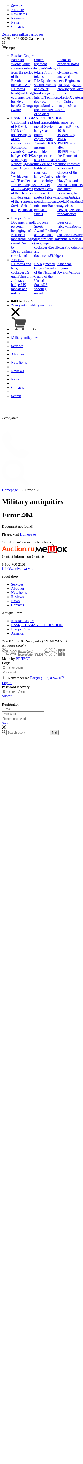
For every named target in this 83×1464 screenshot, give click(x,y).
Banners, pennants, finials (47, 210)
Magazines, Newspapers (69, 87)
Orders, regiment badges (40, 64)
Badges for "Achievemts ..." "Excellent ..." (21, 176)
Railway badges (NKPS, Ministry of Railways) (22, 158)
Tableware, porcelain (47, 199)
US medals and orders (19, 289)
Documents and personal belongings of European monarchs (22, 230)
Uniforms (18, 122)
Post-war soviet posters (43, 193)
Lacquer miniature (46, 203)
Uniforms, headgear (18, 91)
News (15, 601)
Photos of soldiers (47, 112)
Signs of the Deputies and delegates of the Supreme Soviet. (22, 197)
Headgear (32, 122)
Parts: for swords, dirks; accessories (21, 64)
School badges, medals (22, 208)
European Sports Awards (41, 226)
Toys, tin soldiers (67, 195)
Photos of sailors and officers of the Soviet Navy (68, 172)
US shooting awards (40, 289)
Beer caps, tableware (65, 224)
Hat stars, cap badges (42, 172)
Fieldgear (56, 256)
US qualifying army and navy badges (22, 278)
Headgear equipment (24, 95)
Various (74, 272)
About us (17, 588)
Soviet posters (42, 187)
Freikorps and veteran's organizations (46, 235)
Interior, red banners (65, 124)
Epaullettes (57, 247)
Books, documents (43, 108)
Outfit (45, 160)
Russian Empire (22, 621)
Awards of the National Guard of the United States (45, 276)
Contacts (17, 605)
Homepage (28, 534)
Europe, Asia (20, 629)
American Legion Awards (64, 268)
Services (17, 584)
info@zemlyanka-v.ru (17, 568)
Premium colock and (21, 253)
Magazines (74, 201)
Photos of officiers (64, 62)
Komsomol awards (19, 149)
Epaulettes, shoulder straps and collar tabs (45, 87)
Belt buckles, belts (21, 101)
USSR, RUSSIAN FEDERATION (37, 625)
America (17, 633)
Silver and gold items (67, 76)
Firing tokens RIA (43, 76)
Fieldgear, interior (44, 95)
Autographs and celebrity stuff (47, 180)
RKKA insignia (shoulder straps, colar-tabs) (45, 151)
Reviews (17, 597)
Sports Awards (43, 141)
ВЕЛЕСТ (23, 659)
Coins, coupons (65, 104)
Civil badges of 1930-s (22, 187)
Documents (74, 185)
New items (19, 593)
